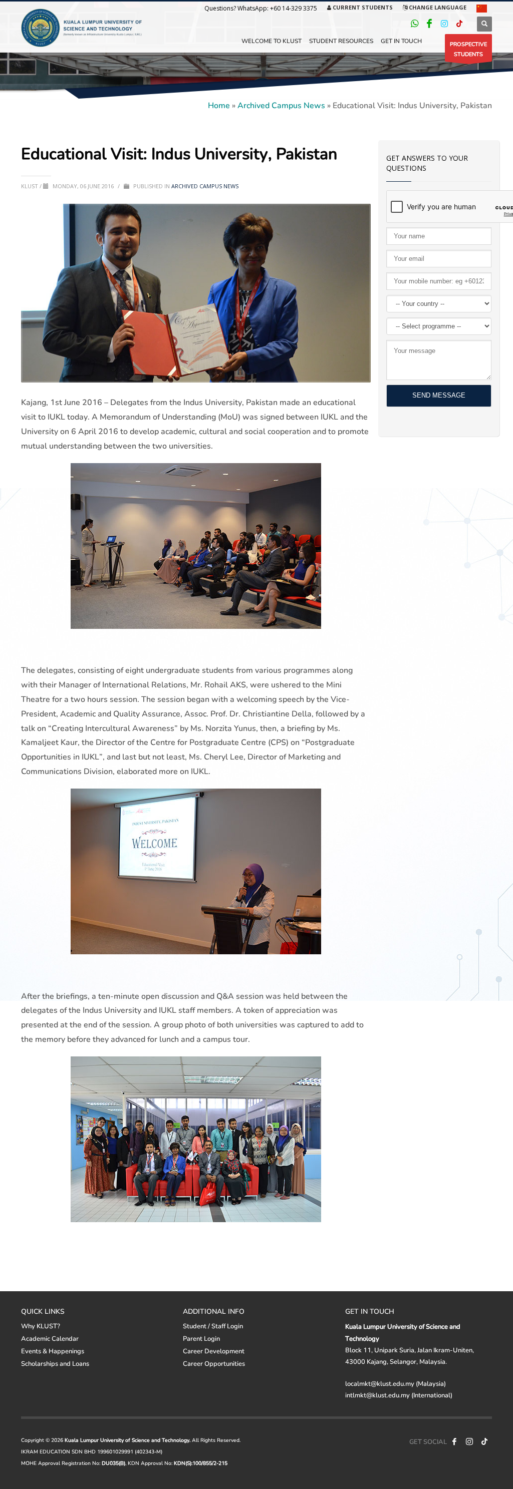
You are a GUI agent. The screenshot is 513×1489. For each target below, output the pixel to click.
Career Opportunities (214, 1363)
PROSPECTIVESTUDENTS (468, 49)
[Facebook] (429, 23)
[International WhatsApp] (414, 23)
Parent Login (201, 1338)
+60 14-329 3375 (293, 8)
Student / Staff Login (213, 1326)
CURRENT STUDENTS (362, 7)
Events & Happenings (52, 1351)
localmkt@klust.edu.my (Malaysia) (395, 1383)
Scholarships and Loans (55, 1363)
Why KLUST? (40, 1326)
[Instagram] (444, 23)
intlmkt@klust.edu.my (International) (398, 1395)
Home (219, 105)
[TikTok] (459, 23)
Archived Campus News (281, 105)
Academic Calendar (50, 1338)
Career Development (213, 1351)
